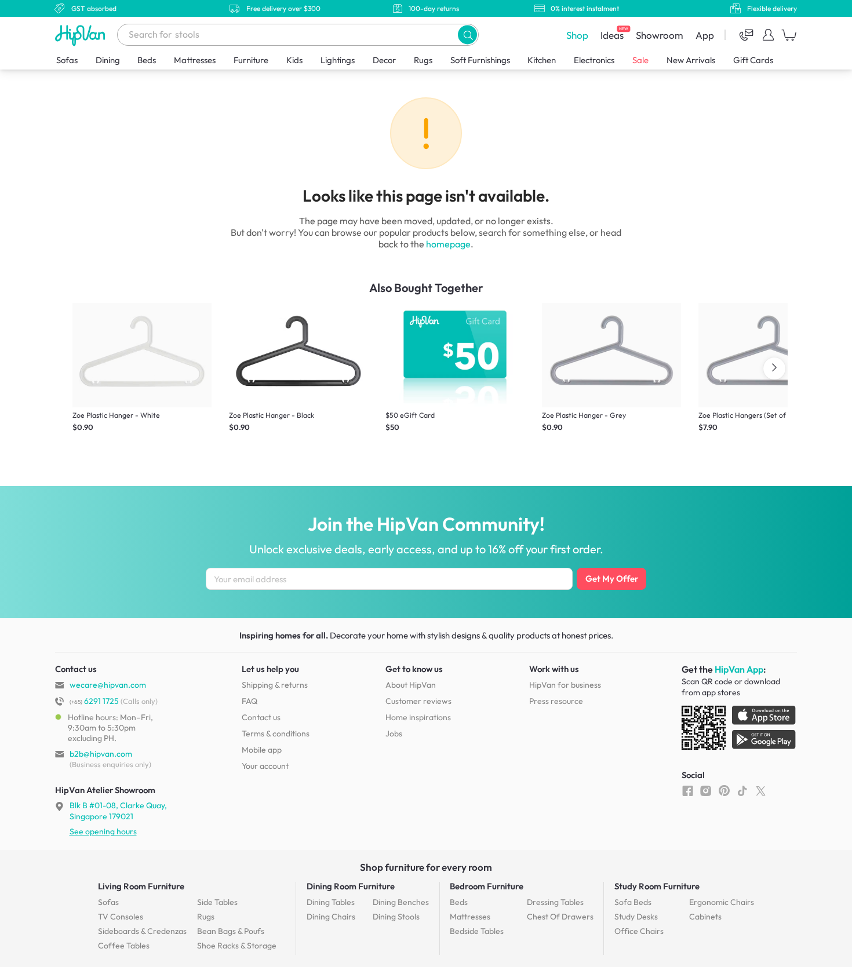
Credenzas (142, 931)
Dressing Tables (555, 902)
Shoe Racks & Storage (236, 945)
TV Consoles (120, 916)
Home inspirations (418, 717)
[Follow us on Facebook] (688, 790)
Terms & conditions (276, 733)
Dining (108, 59)
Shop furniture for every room (426, 867)
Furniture (251, 59)
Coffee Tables (124, 945)
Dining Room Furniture (351, 886)
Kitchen (541, 59)
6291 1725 (94, 701)
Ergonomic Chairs (721, 902)
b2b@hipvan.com (101, 754)
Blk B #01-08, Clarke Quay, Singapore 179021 (118, 810)
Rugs (423, 59)
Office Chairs (639, 931)
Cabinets (705, 916)
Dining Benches (401, 902)
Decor (384, 59)
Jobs (393, 733)
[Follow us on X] (761, 790)
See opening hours (103, 831)
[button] (467, 34)
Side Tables (217, 902)
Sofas (67, 59)
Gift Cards (753, 59)
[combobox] (298, 35)
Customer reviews (418, 701)
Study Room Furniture (657, 886)
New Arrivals (691, 59)
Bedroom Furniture (486, 886)
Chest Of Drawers (560, 916)
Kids (294, 59)
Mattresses (195, 59)
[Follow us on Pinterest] (724, 790)
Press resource (556, 701)
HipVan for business (565, 685)
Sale (640, 59)
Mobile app (262, 750)
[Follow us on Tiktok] (742, 790)
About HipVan (410, 685)
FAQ (249, 701)
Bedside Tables (477, 931)
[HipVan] (81, 35)
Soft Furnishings (480, 59)
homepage (448, 244)
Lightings (338, 59)
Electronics (594, 59)
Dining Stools (396, 916)
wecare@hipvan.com (108, 685)
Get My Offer (611, 578)
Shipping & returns (275, 685)
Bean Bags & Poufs (230, 931)
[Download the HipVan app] (740, 730)
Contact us (261, 717)
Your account (265, 766)
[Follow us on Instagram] (706, 790)
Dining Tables (331, 902)
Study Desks (636, 916)
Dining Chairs (331, 916)
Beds (146, 59)
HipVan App (739, 669)
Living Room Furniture (141, 886)
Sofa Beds (632, 902)
